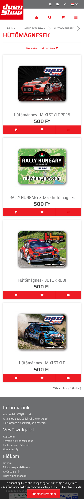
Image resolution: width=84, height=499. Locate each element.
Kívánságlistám (12, 471)
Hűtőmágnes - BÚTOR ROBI (42, 280)
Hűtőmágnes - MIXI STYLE (42, 362)
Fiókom (7, 463)
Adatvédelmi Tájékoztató (18, 414)
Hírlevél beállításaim (15, 476)
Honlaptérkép (11, 449)
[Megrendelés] (65, 4)
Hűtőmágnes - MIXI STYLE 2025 (42, 114)
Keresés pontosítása (41, 48)
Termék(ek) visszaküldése (18, 441)
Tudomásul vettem (43, 493)
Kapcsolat (9, 436)
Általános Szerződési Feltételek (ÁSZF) (25, 418)
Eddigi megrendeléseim (16, 467)
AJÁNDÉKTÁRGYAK (34, 28)
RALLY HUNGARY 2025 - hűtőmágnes (42, 197)
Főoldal (11, 28)
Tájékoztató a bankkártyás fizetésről (24, 423)
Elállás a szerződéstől (16, 445)
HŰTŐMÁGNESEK (64, 28)
